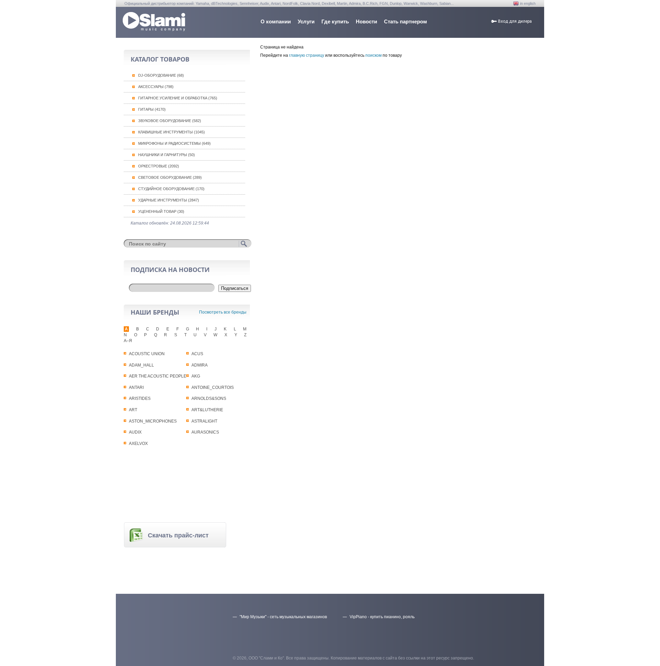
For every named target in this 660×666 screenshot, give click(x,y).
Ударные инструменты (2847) (168, 200)
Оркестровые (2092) (158, 166)
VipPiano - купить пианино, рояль (382, 616)
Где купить (335, 21)
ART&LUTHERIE (207, 409)
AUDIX (135, 432)
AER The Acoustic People (157, 376)
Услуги (306, 21)
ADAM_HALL (141, 365)
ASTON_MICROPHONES (153, 421)
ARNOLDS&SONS (208, 398)
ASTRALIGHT (204, 421)
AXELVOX (138, 443)
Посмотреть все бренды (222, 312)
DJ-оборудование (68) (161, 75)
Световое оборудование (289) (170, 177)
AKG (195, 376)
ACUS (197, 353)
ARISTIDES (140, 398)
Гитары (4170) (152, 109)
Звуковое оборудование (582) (169, 121)
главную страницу (306, 55)
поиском (373, 55)
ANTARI (136, 387)
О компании (276, 21)
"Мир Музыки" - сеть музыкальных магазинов (283, 616)
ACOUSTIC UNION (147, 353)
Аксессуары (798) (156, 87)
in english (528, 3)
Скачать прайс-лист (178, 535)
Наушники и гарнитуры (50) (166, 155)
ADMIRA (199, 365)
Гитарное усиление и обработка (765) (177, 98)
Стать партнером (405, 21)
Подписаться (234, 288)
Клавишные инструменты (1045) (171, 132)
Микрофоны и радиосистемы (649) (174, 143)
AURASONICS (205, 432)
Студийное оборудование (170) (171, 189)
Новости (366, 21)
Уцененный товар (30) (161, 211)
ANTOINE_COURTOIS (212, 387)
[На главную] (154, 29)
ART (133, 409)
